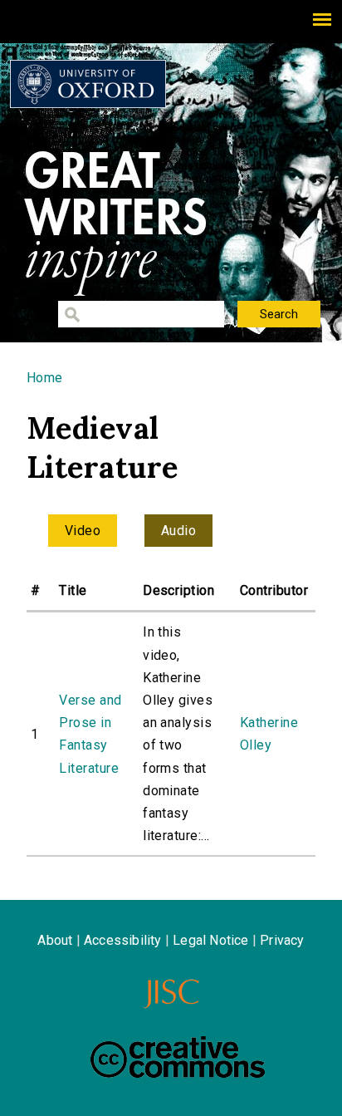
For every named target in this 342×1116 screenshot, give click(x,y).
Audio (178, 530)
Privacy (282, 940)
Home (45, 378)
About (54, 940)
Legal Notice (210, 940)
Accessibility (123, 940)
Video (82, 530)
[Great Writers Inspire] (88, 84)
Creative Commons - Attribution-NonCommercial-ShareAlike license (177, 1057)
